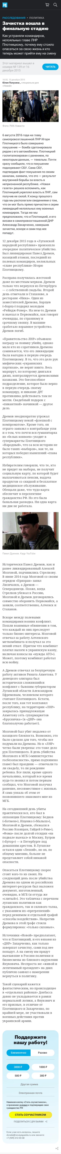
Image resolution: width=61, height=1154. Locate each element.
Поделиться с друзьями (28, 1121)
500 (17, 1075)
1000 (42, 1067)
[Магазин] (47, 5)
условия (23, 1105)
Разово (42, 1052)
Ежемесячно (18, 1052)
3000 (17, 1067)
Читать (50, 66)
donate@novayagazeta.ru (19, 1135)
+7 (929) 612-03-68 (15, 1138)
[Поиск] (55, 5)
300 (42, 1075)
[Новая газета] (5, 5)
